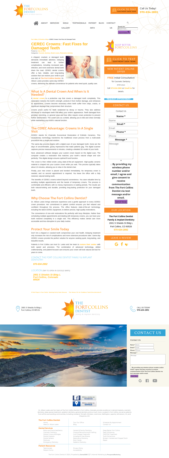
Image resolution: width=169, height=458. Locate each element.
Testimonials (79, 23)
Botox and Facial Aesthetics (52, 430)
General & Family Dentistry (82, 430)
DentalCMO (84, 454)
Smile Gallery (65, 24)
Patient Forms (48, 450)
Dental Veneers (48, 438)
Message (121, 139)
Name (120, 116)
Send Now (121, 201)
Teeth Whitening (108, 432)
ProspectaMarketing (113, 454)
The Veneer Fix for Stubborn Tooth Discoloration (84, 292)
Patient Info (92, 24)
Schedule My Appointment (112, 422)
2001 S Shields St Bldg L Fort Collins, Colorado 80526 (47, 277)
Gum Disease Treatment (81, 434)
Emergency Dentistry (50, 442)
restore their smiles (88, 244)
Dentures (46, 440)
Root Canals (77, 440)
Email (121, 124)
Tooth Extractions (109, 436)
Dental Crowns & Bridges (52, 434)
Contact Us (111, 24)
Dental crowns (55, 53)
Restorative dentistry (66, 53)
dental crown (39, 98)
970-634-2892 (149, 12)
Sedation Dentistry (79, 442)
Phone (121, 131)
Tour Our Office (78, 422)
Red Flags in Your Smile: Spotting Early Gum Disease (49, 292)
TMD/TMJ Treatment (110, 434)
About (44, 23)
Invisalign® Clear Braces (81, 436)
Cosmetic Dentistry (50, 432)
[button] (128, 23)
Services (54, 23)
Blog (101, 23)
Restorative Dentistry (80, 438)
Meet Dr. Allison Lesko (51, 424)
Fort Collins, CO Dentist (37, 39)
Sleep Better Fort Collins (111, 430)
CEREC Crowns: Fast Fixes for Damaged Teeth (59, 46)
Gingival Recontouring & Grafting (84, 432)
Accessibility (77, 450)
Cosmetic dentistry (44, 53)
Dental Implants (48, 436)
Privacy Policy (78, 448)
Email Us (128, 88)
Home (45, 422)
